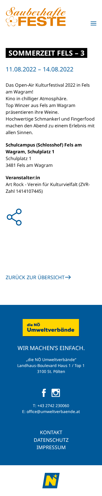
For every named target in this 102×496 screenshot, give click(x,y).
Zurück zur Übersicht (35, 277)
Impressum (51, 447)
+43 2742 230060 (53, 405)
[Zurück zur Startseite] (36, 16)
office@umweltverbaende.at (53, 411)
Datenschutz (51, 439)
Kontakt (51, 432)
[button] (93, 23)
